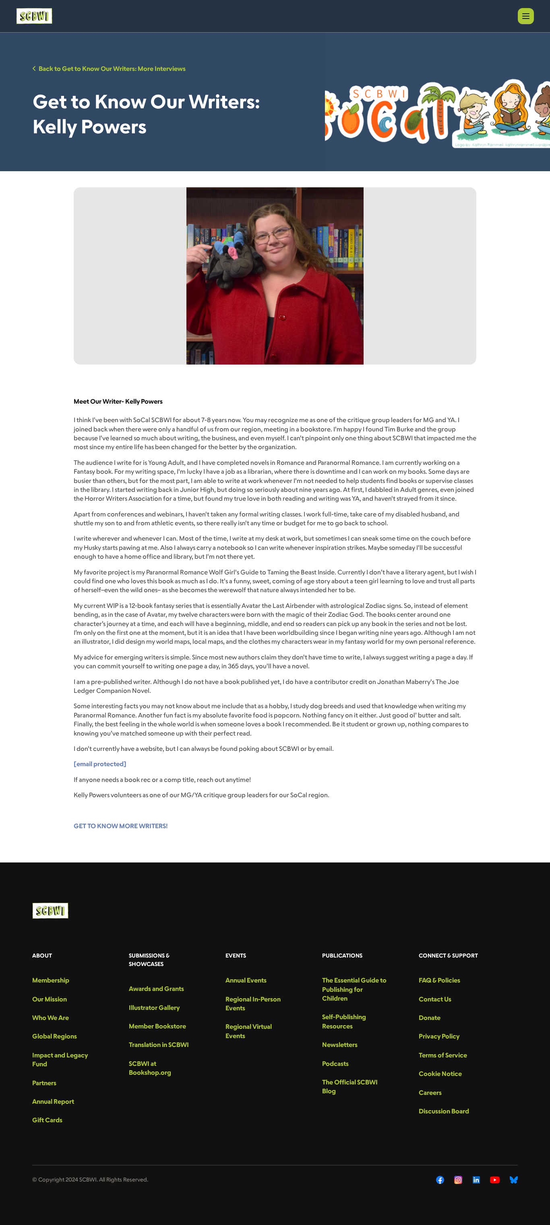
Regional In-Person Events (253, 1003)
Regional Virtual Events (248, 1030)
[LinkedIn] (476, 1180)
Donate (429, 1018)
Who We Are (50, 1018)
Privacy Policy (439, 1036)
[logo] (34, 16)
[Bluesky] (514, 1180)
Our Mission (49, 999)
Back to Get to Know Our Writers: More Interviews (112, 68)
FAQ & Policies (439, 980)
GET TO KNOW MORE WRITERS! (121, 826)
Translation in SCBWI (159, 1045)
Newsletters (340, 1045)
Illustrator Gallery (154, 1007)
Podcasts (335, 1063)
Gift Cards (47, 1120)
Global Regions (54, 1036)
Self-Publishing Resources (344, 1021)
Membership (50, 980)
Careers (430, 1092)
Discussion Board (444, 1111)
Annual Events (246, 980)
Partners (44, 1083)
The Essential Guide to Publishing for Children (354, 989)
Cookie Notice (440, 1074)
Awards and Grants (156, 989)
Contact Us (435, 999)
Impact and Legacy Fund (60, 1059)
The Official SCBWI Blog (350, 1086)
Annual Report (53, 1101)
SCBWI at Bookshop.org (150, 1067)
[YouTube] (495, 1180)
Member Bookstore (157, 1026)
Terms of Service (443, 1055)
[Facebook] (440, 1180)
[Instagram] (458, 1180)
